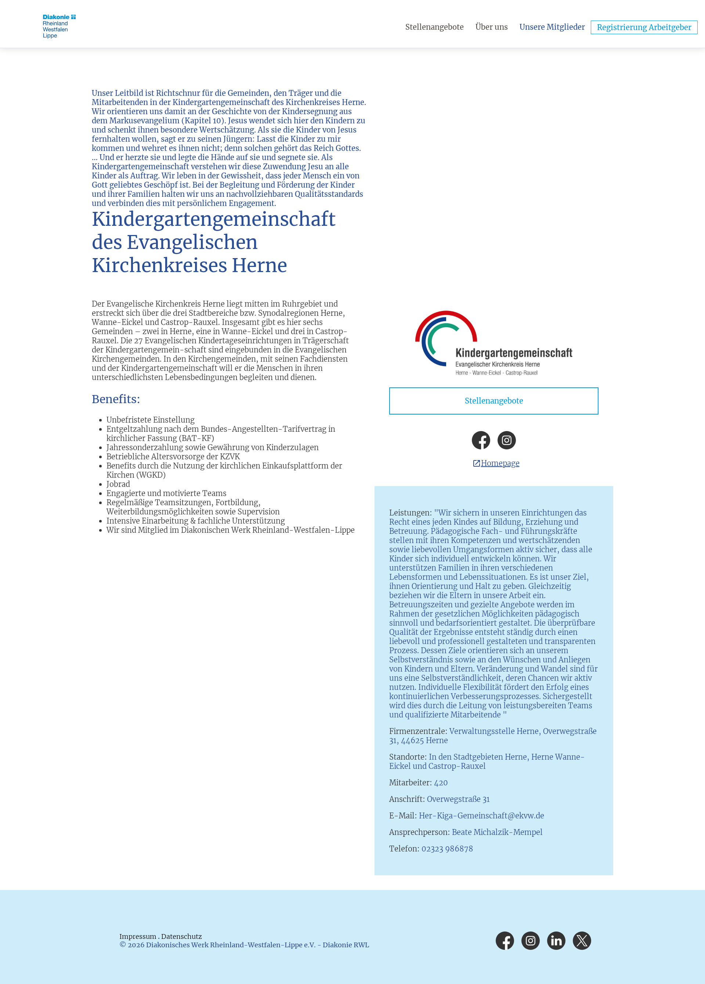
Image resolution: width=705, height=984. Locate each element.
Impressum (138, 936)
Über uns (492, 27)
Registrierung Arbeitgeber (644, 27)
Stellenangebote (434, 27)
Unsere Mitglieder (552, 27)
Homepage (500, 463)
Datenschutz (181, 936)
